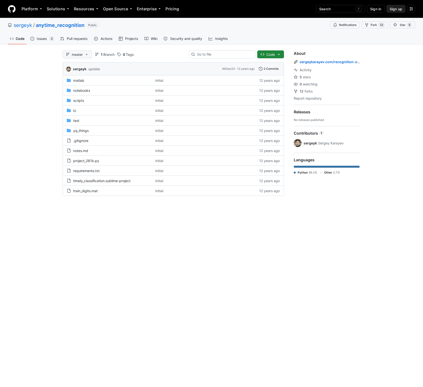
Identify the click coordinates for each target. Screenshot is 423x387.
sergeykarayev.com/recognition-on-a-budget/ (339, 62)
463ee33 (228, 68)
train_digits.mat (85, 191)
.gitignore (80, 141)
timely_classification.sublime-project (101, 181)
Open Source (115, 8)
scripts (78, 100)
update (94, 69)
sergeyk (23, 25)
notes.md (80, 151)
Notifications (347, 25)
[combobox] (224, 54)
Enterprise (147, 8)
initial (159, 80)
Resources (84, 8)
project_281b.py (86, 161)
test (76, 120)
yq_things (81, 131)
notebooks (81, 90)
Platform (30, 8)
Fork (377, 25)
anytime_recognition (60, 25)
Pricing (172, 8)
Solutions (56, 8)
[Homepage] (12, 9)
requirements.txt (86, 171)
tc (74, 110)
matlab (78, 80)
